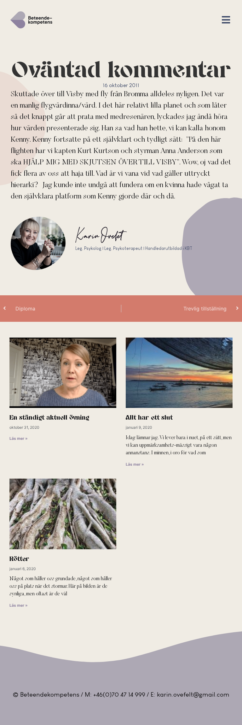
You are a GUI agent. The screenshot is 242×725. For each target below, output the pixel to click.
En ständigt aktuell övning (49, 418)
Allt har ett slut (149, 418)
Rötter (19, 559)
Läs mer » (18, 438)
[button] (226, 20)
